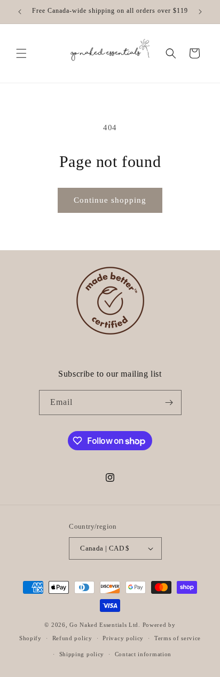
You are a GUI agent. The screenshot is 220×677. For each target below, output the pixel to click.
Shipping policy (82, 654)
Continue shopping (110, 200)
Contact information (143, 654)
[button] (21, 53)
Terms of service (177, 638)
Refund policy (72, 638)
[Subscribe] (169, 402)
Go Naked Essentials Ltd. (104, 625)
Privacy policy (123, 638)
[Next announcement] (200, 11)
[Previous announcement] (20, 11)
